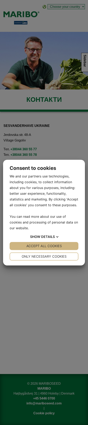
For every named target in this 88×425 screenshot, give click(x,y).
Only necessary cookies (44, 256)
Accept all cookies (44, 246)
